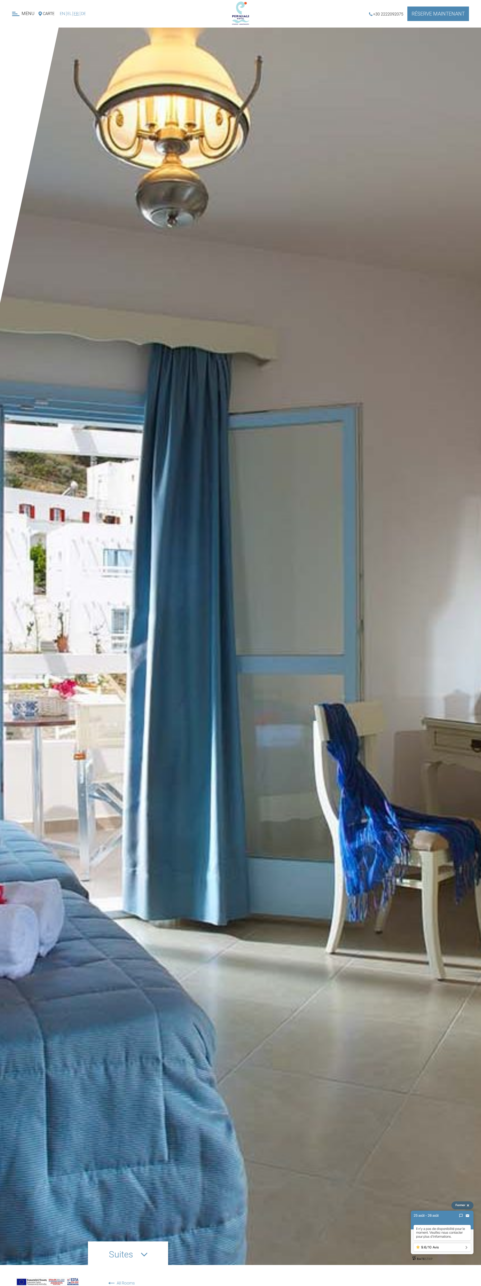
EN (62, 13)
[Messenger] (461, 1215)
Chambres (18, 52)
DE (83, 13)
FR (76, 13)
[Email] (467, 1215)
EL (69, 13)
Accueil (25, 33)
